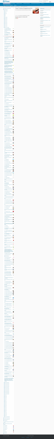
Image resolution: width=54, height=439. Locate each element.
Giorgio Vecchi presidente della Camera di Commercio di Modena (7, 171)
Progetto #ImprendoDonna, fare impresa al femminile (8, 289)
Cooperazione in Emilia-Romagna (8, 122)
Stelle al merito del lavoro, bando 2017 (9, 330)
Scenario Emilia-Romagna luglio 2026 (43, 33)
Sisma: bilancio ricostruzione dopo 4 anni (8, 326)
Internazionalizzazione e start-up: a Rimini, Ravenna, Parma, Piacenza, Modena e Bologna (8, 224)
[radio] (16, 18)
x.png (4, 430)
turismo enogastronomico (24, 15)
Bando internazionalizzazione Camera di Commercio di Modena (8, 80)
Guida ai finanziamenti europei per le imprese (8, 181)
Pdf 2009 (6, 397)
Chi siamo (42, 3)
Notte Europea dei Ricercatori (8, 257)
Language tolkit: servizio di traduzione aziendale (8, 244)
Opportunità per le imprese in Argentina (7, 265)
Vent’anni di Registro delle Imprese (8, 359)
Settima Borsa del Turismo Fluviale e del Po (8, 339)
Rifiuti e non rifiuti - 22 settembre (43, 12)
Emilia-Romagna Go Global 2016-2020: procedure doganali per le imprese (8, 147)
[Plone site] (6, 1)
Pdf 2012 (6, 401)
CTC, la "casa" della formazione (8, 131)
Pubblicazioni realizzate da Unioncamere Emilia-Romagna (8, 422)
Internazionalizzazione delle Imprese (35, 3)
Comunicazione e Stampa (6, 3)
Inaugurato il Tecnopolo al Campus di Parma (8, 209)
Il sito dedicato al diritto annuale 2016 (9, 202)
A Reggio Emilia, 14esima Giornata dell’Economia (8, 48)
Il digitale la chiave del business (8, 193)
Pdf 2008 (6, 396)
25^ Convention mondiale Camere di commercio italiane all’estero (8, 43)
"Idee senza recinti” (7, 186)
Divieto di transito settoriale (8, 138)
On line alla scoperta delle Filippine (8, 261)
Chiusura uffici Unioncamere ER (8, 102)
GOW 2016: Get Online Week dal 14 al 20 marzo (8, 179)
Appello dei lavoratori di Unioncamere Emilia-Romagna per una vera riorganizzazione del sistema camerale (8, 58)
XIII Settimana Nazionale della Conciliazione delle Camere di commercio (8, 323)
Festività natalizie (7, 160)
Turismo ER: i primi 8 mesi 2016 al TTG (9, 347)
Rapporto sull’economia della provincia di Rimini (8, 300)
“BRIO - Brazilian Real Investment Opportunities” (8, 30)
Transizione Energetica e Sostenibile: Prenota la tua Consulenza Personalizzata (45, 31)
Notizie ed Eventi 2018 (7, 383)
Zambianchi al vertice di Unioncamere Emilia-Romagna (8, 376)
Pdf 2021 (6, 411)
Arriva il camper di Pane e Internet (8, 59)
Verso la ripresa (6, 362)
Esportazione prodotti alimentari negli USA (8, 150)
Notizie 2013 (6, 23)
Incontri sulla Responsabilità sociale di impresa (8, 212)
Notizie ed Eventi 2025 (7, 392)
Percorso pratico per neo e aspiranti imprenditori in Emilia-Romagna (45, 27)
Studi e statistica (13, 3)
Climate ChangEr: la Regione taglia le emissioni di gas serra (8, 109)
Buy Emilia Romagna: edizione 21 (8, 87)
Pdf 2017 (6, 406)
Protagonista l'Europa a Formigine (8, 294)
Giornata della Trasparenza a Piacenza (9, 172)
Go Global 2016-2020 (7, 177)
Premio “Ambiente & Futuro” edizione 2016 (8, 279)
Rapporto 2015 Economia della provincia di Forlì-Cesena (7, 298)
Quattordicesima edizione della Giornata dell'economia (7, 296)
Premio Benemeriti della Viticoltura (8, 282)
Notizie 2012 (6, 22)
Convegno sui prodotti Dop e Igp (8, 121)
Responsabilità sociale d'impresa (8, 304)
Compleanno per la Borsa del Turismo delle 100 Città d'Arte (8, 106)
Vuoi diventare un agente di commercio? (7, 370)
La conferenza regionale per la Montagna (7, 235)
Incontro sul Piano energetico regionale (9, 214)
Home (3, 6)
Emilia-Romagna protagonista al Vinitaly (8, 149)
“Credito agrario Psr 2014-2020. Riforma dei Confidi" (7, 34)
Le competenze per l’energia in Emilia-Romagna (8, 247)
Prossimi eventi (42, 8)
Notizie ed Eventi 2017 (7, 382)
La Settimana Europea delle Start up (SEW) (8, 242)
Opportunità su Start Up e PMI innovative (7, 267)
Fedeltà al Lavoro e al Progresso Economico (7, 157)
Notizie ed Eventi (12, 6)
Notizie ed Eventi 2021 (7, 387)
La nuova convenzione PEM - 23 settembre (44, 14)
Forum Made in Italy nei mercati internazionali (7, 167)
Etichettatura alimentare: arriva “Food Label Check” (8, 152)
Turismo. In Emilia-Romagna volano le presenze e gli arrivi (8, 352)
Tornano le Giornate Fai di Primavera (8, 342)
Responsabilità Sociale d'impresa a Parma (8, 306)
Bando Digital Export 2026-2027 (43, 29)
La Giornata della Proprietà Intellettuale (7, 238)
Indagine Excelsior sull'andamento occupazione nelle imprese (8, 216)
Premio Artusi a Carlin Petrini (8, 281)
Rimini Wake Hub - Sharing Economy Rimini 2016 (8, 313)
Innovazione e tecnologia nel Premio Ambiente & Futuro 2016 (8, 219)
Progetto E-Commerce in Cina (8, 287)
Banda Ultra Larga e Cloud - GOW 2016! (8, 74)
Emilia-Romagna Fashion (7, 145)
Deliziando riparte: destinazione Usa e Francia (8, 135)
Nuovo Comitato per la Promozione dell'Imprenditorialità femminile (8, 260)
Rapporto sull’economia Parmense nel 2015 (8, 301)
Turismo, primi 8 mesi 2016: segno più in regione (8, 349)
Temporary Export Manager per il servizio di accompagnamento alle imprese (8, 335)
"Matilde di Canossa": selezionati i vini (8, 253)
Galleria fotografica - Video (7, 419)
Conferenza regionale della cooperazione (7, 115)
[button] (15, 3)
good (19, 15)
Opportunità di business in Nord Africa (9, 264)
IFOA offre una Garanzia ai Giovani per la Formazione (8, 189)
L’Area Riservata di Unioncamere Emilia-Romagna (7, 424)
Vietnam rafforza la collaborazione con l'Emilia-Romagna (8, 366)
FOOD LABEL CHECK (7, 164)
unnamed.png (5, 425)
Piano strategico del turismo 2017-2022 (8, 276)
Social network (5, 420)
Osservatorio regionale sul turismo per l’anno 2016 (8, 269)
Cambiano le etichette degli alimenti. (8, 88)
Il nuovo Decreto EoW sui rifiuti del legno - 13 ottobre (45, 20)
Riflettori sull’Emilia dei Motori (8, 311)
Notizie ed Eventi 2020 (7, 386)
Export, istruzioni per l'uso (7, 154)
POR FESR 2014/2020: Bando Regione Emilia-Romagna (8, 277)
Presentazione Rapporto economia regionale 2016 (8, 286)
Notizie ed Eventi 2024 (7, 391)
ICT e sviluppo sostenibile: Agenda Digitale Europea (8, 185)
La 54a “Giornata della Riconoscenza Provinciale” (8, 231)
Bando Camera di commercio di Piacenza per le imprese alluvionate (7, 76)
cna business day (7, 103)
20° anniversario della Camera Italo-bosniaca (8, 41)
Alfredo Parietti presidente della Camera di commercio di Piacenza (7, 272)
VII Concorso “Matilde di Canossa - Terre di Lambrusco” (8, 368)
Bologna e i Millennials (7, 84)
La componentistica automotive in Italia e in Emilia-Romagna (8, 233)
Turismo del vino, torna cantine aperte (9, 346)
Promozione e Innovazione (26, 3)
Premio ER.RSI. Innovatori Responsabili (7, 284)
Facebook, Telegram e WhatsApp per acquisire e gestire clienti (8, 155)
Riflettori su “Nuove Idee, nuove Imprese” (7, 310)
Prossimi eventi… (41, 23)
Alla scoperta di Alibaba (7, 53)
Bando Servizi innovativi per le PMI (8, 81)
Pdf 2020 (6, 410)
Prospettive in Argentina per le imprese (9, 293)
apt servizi (21, 15)
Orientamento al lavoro (19, 3)
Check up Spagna (7, 99)
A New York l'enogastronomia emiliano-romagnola (7, 46)
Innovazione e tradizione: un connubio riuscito (8, 221)
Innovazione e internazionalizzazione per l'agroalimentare (8, 217)
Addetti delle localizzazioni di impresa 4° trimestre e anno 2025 (45, 35)
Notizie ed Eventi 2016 (17, 6)
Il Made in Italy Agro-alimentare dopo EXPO (9, 196)
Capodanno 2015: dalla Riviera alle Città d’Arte (8, 95)
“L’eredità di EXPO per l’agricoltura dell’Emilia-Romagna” (8, 37)
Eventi (5, 14)
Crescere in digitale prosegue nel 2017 (9, 128)
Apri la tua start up (7, 329)
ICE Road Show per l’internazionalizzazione (6, 183)
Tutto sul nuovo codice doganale (8, 355)
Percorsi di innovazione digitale (8, 274)
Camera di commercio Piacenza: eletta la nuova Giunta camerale (8, 93)
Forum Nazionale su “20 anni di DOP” (8, 169)
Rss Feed (6, 415)
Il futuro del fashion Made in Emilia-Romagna (8, 195)
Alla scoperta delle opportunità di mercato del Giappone (8, 50)
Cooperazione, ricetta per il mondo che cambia (8, 124)
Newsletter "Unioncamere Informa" (7, 8)
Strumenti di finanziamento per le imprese (8, 332)
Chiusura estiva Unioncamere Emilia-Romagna (8, 100)
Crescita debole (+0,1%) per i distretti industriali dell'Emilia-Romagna (8, 130)
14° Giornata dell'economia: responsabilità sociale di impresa (7, 29)
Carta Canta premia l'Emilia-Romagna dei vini (8, 97)
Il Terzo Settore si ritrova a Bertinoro (8, 205)
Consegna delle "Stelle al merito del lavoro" (8, 118)
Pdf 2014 (6, 13)
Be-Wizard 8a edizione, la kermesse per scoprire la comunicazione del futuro (8, 83)
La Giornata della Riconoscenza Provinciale (7, 240)
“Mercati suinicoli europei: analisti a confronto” (8, 39)
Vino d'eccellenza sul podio (7, 356)
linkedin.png (5, 429)
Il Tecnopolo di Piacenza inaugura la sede (8, 204)
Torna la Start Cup (7, 341)
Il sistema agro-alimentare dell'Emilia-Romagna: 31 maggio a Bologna (8, 316)
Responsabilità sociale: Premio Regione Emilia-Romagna (7, 308)
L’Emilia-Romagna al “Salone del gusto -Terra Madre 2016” (8, 228)
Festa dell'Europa (7, 159)
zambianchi (28, 15)
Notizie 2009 (6, 18)
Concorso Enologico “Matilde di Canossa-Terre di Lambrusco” (7, 113)
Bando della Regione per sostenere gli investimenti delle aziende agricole (8, 78)
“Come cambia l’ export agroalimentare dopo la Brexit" (7, 32)
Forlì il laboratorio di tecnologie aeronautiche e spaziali (7, 166)
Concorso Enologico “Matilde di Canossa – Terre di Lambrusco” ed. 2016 (8, 111)
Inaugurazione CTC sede (7, 211)
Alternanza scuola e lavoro (7, 54)
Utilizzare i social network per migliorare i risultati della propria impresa (8, 358)
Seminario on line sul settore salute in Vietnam (8, 321)
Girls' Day (6, 176)
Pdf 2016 (6, 405)
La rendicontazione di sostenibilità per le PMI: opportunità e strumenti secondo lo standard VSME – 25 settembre (45, 17)
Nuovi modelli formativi (7, 258)
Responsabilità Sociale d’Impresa (8, 303)
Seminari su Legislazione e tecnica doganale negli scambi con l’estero (8, 319)
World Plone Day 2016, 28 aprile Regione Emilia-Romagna (7, 373)
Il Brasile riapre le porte (7, 192)
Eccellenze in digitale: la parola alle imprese (8, 141)
